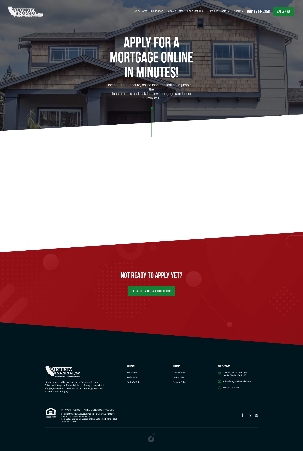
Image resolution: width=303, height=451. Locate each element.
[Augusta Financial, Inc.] (25, 11)
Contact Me (178, 377)
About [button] (237, 11)
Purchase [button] (132, 373)
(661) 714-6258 (258, 11)
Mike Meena (179, 373)
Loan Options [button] (195, 11)
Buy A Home (140, 11)
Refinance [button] (132, 377)
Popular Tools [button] (218, 11)
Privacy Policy (179, 382)
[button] (151, 291)
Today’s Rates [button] (175, 11)
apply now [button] (283, 11)
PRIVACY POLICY (70, 410)
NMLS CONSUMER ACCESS (99, 410)
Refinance (157, 11)
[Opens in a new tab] (242, 415)
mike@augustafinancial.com (237, 381)
